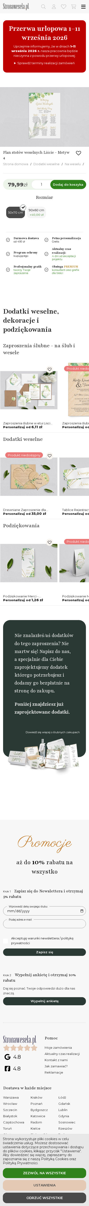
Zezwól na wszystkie (44, 1173)
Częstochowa (13, 1122)
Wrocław (10, 1104)
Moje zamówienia (58, 1047)
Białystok (10, 1116)
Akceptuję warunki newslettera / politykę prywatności (42, 940)
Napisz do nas (54, 651)
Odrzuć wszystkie (44, 1198)
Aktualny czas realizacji (62, 1054)
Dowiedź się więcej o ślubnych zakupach (53, 732)
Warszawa (11, 1097)
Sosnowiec (66, 1122)
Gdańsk (64, 1104)
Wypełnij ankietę (45, 1001)
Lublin (62, 1110)
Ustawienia (44, 1185)
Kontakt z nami (56, 1060)
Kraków (36, 1097)
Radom (36, 1122)
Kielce (35, 1128)
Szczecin (10, 1110)
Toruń (7, 1128)
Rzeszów (65, 1128)
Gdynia (63, 1116)
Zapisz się (44, 952)
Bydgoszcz (39, 1110)
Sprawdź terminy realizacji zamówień (46, 63)
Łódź (62, 1097)
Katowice (38, 1116)
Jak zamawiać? (56, 1066)
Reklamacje (54, 1072)
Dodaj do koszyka (68, 184)
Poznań (36, 1104)
